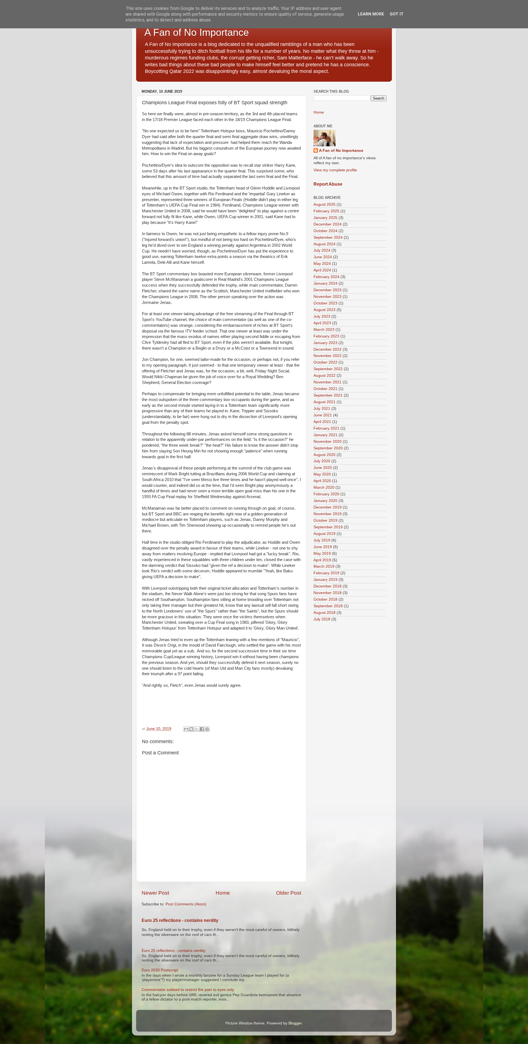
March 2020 (324, 487)
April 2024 (322, 270)
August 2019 (325, 534)
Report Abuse (328, 184)
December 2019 (328, 507)
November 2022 (328, 356)
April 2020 (322, 481)
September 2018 (328, 606)
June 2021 (323, 415)
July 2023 (322, 316)
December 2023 (328, 290)
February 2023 (326, 336)
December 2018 (328, 586)
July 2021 (322, 408)
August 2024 (325, 244)
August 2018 (325, 613)
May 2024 (322, 264)
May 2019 (322, 553)
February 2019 (326, 573)
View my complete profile (335, 170)
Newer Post (155, 893)
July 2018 (322, 619)
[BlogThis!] (191, 729)
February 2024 (326, 277)
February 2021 (326, 428)
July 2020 (322, 461)
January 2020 (325, 501)
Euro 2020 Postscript (160, 970)
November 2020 (328, 441)
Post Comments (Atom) (186, 904)
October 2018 (325, 599)
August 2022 (325, 375)
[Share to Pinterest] (207, 729)
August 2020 (325, 455)
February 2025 (326, 211)
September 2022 (328, 369)
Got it (397, 14)
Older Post (288, 893)
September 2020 (328, 448)
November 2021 (328, 382)
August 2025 (325, 204)
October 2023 (325, 303)
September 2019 (328, 527)
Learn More (371, 14)
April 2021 (322, 422)
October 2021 (325, 389)
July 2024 (322, 250)
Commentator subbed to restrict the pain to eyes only (188, 990)
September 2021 (328, 395)
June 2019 (323, 547)
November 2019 (328, 514)
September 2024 (328, 237)
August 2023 (325, 310)
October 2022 (325, 362)
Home (223, 893)
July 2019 (322, 540)
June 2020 (323, 468)
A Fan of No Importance (196, 32)
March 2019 (324, 566)
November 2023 (328, 297)
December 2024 (328, 224)
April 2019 (322, 560)
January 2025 (325, 218)
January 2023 (325, 343)
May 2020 (322, 474)
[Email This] (186, 729)
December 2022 (328, 349)
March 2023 (324, 330)
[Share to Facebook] (202, 729)
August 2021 (325, 402)
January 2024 (325, 283)
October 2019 (325, 520)
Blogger (295, 1023)
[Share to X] (196, 729)
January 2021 (325, 435)
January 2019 (325, 580)
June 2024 (323, 257)
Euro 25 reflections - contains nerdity (180, 920)
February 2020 (326, 494)
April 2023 (322, 323)
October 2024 (325, 231)
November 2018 (328, 593)
